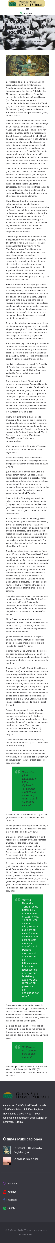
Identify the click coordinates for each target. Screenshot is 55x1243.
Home (6, 38)
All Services (22, 38)
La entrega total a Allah (26, 1159)
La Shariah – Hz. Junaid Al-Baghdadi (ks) (28, 1150)
